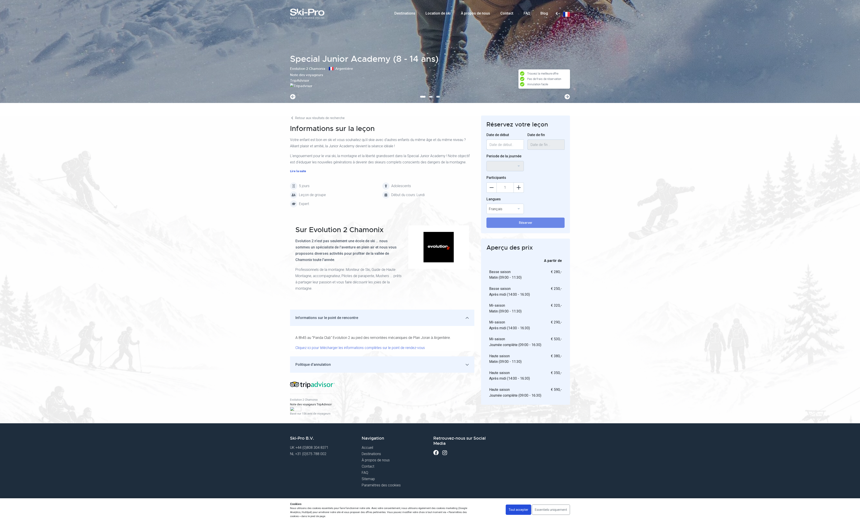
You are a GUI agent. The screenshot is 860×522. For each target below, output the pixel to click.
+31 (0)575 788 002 (310, 454)
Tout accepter (518, 509)
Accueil (367, 447)
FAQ (527, 13)
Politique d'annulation (313, 364)
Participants (496, 177)
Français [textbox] (495, 209)
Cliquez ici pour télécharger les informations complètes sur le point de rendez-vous (360, 348)
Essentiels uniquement (551, 509)
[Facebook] (436, 453)
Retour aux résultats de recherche (319, 118)
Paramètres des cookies (381, 485)
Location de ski (438, 13)
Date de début (497, 135)
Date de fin (536, 135)
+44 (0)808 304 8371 (312, 447)
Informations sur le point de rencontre (326, 318)
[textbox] (556, 13)
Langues (493, 199)
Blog (544, 13)
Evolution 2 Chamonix (304, 399)
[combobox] (556, 13)
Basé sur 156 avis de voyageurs (310, 413)
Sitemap (368, 479)
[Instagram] (444, 453)
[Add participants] (519, 187)
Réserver (525, 223)
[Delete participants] (491, 187)
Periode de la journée (503, 156)
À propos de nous (475, 13)
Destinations (404, 13)
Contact (506, 13)
